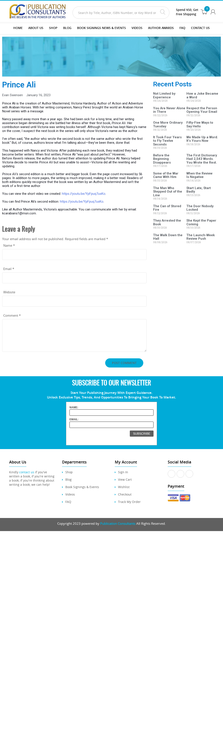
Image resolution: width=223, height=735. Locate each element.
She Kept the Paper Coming (201, 222)
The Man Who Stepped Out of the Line (167, 191)
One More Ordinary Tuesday (167, 124)
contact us (26, 472)
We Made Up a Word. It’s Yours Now (202, 139)
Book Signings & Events (82, 487)
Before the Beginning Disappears (162, 158)
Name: (73, 407)
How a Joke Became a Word (202, 95)
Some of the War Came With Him (165, 175)
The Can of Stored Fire (167, 208)
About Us (35, 28)
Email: (73, 419)
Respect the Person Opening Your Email (201, 110)
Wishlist (124, 487)
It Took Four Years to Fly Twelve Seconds (167, 140)
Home (18, 28)
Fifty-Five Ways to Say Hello (199, 124)
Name (9, 245)
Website (9, 292)
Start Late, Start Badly (198, 190)
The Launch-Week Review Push (200, 237)
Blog (67, 28)
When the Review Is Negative (199, 175)
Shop (53, 28)
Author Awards (161, 28)
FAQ (182, 28)
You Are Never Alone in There (169, 110)
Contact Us (200, 28)
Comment (12, 315)
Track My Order (129, 502)
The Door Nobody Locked (199, 208)
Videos (70, 494)
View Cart (125, 479)
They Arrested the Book (167, 222)
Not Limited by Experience (164, 95)
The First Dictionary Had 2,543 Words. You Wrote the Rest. (201, 158)
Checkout (125, 494)
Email (8, 269)
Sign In (123, 472)
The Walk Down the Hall (167, 237)
